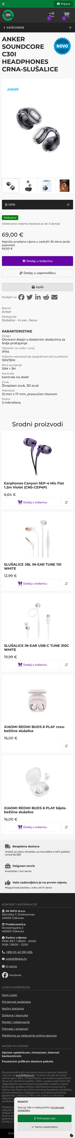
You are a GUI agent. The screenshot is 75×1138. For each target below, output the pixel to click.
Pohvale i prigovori (15, 1029)
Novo (33, 320)
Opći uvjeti (9, 995)
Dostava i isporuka (15, 1015)
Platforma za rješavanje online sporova (29, 1035)
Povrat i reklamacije (16, 1022)
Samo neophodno (46, 1126)
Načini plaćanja (13, 1008)
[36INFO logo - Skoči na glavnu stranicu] (8, 15)
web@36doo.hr (25, 1075)
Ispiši (39, 287)
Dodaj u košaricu (39, 261)
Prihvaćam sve (46, 1118)
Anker (7, 312)
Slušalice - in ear (14, 320)
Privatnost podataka (16, 1002)
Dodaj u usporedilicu (39, 273)
